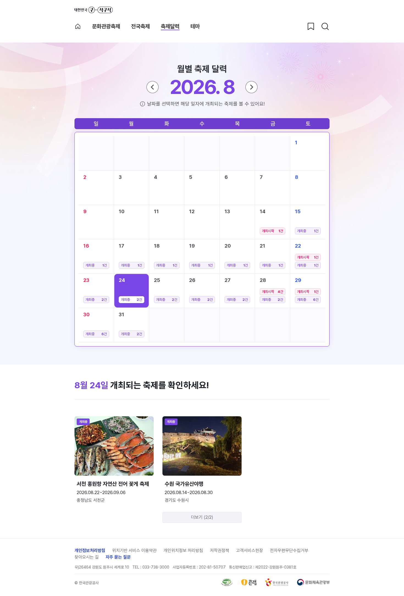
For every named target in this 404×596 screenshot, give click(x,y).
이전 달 (152, 87)
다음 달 (251, 87)
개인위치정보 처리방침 (183, 550)
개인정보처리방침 (89, 550)
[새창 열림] (227, 584)
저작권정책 (219, 550)
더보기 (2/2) (202, 517)
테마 (195, 26)
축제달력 (170, 26)
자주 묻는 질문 (118, 557)
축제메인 (77, 26)
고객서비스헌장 (249, 550)
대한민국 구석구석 (93, 10)
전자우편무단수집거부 (289, 550)
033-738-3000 (155, 567)
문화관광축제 (106, 26)
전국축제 (140, 26)
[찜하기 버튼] (310, 26)
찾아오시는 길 (86, 557)
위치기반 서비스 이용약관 (134, 550)
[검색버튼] (325, 26)
